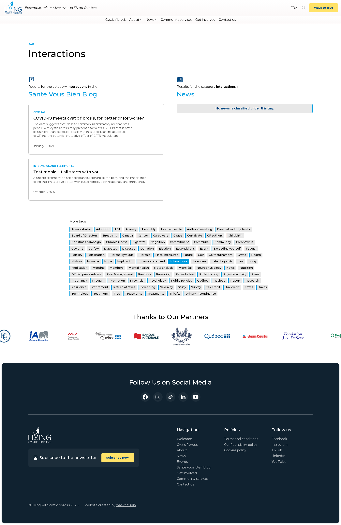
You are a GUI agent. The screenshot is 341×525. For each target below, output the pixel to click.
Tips (117, 293)
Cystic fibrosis (115, 20)
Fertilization (96, 255)
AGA (117, 229)
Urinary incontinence (200, 293)
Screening (148, 287)
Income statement (152, 261)
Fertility (76, 255)
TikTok (277, 450)
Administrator (81, 229)
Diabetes (110, 248)
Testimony (101, 293)
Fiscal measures (166, 255)
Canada (127, 235)
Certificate (194, 235)
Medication (79, 268)
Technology (79, 293)
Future (188, 255)
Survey (196, 287)
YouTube (279, 462)
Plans (255, 274)
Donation (147, 248)
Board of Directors (84, 235)
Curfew (94, 248)
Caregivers (160, 235)
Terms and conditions (241, 439)
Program (98, 280)
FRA (294, 8)
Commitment (179, 242)
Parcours (144, 274)
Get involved (205, 20)
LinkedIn (278, 456)
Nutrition (246, 268)
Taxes (249, 287)
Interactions (179, 261)
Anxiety (131, 229)
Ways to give (323, 7)
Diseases (128, 248)
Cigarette (139, 242)
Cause (177, 235)
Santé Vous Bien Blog (194, 467)
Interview (200, 261)
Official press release (86, 274)
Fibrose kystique (122, 255)
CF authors (215, 235)
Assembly (148, 229)
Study (182, 287)
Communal (201, 242)
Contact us (227, 20)
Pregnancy (79, 280)
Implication (125, 261)
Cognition (158, 242)
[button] (136, 20)
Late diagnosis (222, 261)
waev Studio (126, 505)
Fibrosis (144, 255)
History (76, 261)
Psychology (157, 280)
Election (165, 248)
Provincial (137, 280)
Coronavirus (244, 242)
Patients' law (185, 274)
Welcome (184, 439)
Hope (108, 261)
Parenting (163, 274)
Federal (251, 248)
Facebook (279, 439)
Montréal (185, 268)
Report (235, 280)
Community (223, 242)
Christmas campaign (86, 242)
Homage (93, 261)
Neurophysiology (209, 268)
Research (252, 280)
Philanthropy (208, 274)
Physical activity (234, 274)
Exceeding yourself (227, 248)
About (182, 450)
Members (117, 268)
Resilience (78, 287)
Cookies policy (235, 450)
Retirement (100, 287)
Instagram (280, 445)
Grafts (242, 255)
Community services (176, 20)
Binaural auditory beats (233, 229)
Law (241, 261)
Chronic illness (116, 242)
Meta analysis (163, 268)
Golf (201, 255)
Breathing (110, 235)
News (230, 268)
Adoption (102, 229)
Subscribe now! (117, 457)
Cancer (143, 235)
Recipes (219, 280)
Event (204, 248)
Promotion (117, 280)
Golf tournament (220, 255)
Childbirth (235, 235)
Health (256, 255)
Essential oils (185, 248)
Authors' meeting (199, 229)
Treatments (133, 293)
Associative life (171, 229)
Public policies (181, 280)
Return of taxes (124, 287)
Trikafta (174, 293)
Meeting (99, 268)
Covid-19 (77, 248)
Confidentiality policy (240, 445)
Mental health (139, 268)
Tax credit (213, 287)
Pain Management (120, 274)
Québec (202, 280)
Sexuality (166, 287)
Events (182, 462)
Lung (252, 261)
